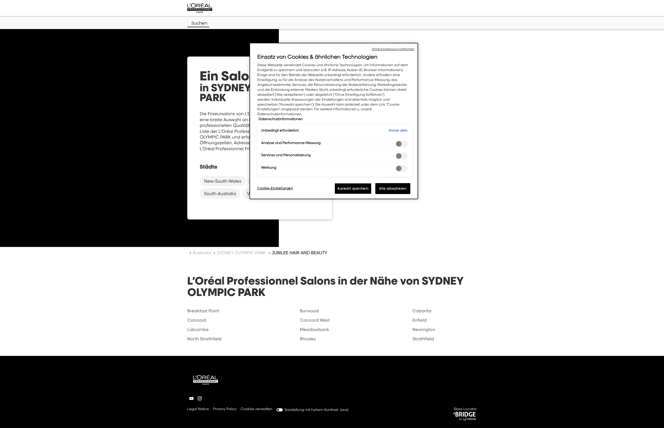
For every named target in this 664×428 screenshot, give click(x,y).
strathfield (423, 338)
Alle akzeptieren (392, 188)
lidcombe (198, 329)
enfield (419, 320)
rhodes (308, 338)
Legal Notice (198, 409)
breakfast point (203, 310)
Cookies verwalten (256, 409)
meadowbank (314, 329)
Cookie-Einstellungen (275, 188)
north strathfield (204, 338)
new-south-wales (222, 181)
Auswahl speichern (353, 188)
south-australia (220, 193)
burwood (309, 310)
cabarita (421, 310)
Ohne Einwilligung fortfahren (393, 49)
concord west (315, 320)
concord (196, 320)
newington (423, 329)
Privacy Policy (225, 409)
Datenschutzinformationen (281, 119)
